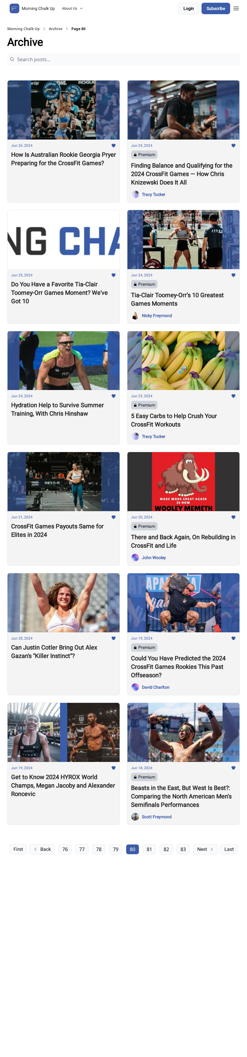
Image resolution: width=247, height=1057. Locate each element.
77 (82, 849)
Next (202, 849)
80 (132, 849)
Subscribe (216, 8)
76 (65, 849)
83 (183, 849)
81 (149, 849)
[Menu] (236, 7)
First (18, 849)
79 (115, 849)
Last (229, 849)
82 (166, 849)
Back (45, 849)
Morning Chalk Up (23, 29)
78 (99, 849)
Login (188, 8)
